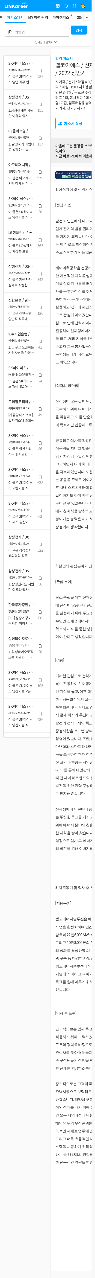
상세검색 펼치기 (44, 42)
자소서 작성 (73, 123)
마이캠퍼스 (61, 17)
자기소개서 (15, 17)
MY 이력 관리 (38, 17)
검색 (79, 30)
